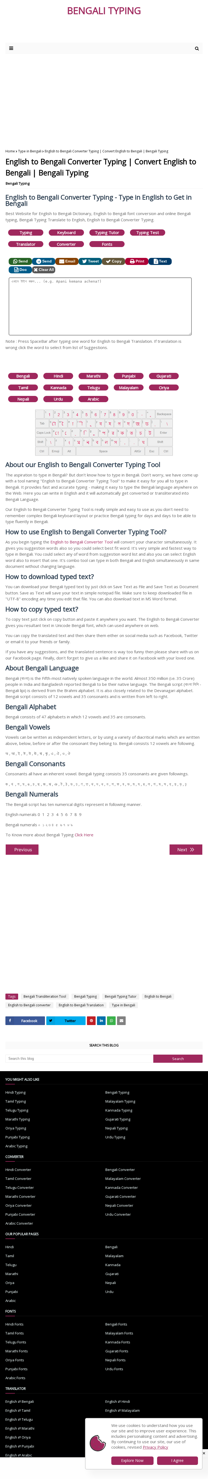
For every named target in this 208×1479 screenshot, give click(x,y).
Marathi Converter (20, 1196)
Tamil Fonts (14, 1333)
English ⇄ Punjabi (19, 1446)
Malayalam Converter (123, 1178)
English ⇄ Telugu (19, 1419)
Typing (26, 232)
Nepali (23, 399)
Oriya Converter (18, 1205)
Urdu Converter (118, 1214)
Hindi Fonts (14, 1324)
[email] (121, 1020)
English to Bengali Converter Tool (81, 542)
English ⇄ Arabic (18, 1455)
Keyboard (66, 232)
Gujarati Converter (120, 1196)
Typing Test (147, 232)
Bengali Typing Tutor (120, 996)
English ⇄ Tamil (17, 1410)
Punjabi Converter (20, 1214)
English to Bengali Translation (81, 1005)
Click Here (84, 834)
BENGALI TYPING (104, 10)
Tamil (23, 387)
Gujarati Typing (117, 1119)
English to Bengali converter (29, 1005)
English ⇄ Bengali (19, 1401)
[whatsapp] (111, 1020)
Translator (25, 244)
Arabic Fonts (15, 1377)
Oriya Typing (15, 1128)
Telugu (93, 387)
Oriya (164, 387)
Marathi (93, 376)
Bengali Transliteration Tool (45, 996)
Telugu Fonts (15, 1342)
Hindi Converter (18, 1169)
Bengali (23, 376)
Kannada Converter (121, 1187)
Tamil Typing (15, 1101)
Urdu (58, 399)
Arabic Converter (19, 1223)
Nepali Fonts (115, 1360)
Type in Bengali (29, 151)
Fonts (107, 244)
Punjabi (128, 376)
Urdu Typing (115, 1137)
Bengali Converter (120, 1169)
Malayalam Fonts (119, 1333)
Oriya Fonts (14, 1360)
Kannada (58, 387)
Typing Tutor (107, 232)
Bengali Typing (18, 183)
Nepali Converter (119, 1205)
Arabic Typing (16, 1146)
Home (10, 151)
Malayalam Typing (120, 1101)
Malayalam (128, 387)
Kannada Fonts (117, 1342)
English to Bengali (158, 996)
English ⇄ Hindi (117, 1401)
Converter (66, 244)
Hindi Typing (15, 1092)
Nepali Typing (116, 1128)
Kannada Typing (118, 1110)
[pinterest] (91, 1020)
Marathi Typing (17, 1119)
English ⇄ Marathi (19, 1428)
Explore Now (132, 1460)
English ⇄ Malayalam (122, 1410)
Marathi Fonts (16, 1351)
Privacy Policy (155, 1447)
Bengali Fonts (116, 1324)
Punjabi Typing (17, 1137)
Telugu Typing (16, 1110)
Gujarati (164, 376)
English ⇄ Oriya (18, 1437)
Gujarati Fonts (116, 1351)
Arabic (93, 399)
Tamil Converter (18, 1178)
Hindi (58, 376)
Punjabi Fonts (16, 1368)
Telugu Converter (19, 1187)
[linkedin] (101, 1020)
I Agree (177, 1460)
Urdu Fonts (114, 1368)
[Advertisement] (70, 32)
